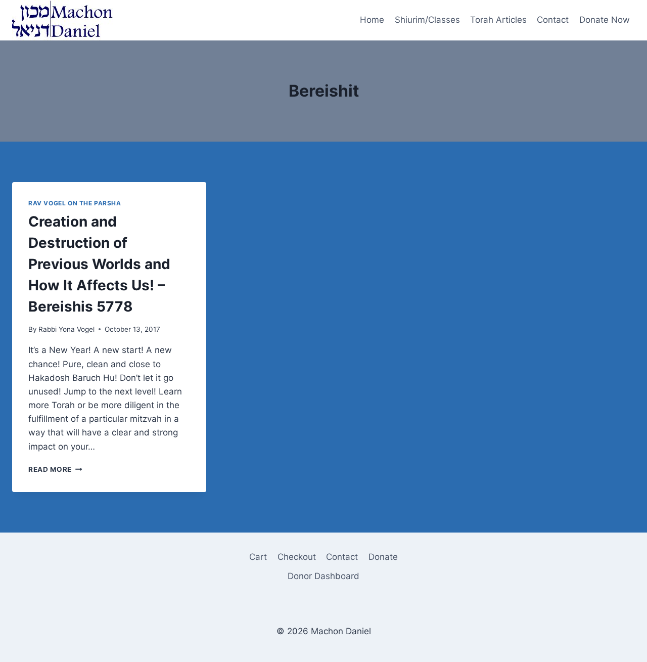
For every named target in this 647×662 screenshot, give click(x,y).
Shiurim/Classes (427, 20)
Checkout (297, 557)
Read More (55, 469)
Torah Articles (498, 20)
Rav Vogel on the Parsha (74, 203)
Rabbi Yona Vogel (66, 329)
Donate (383, 557)
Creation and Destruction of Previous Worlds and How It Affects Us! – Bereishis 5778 (99, 264)
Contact (553, 20)
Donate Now (604, 20)
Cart (258, 557)
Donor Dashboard (323, 576)
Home (372, 20)
